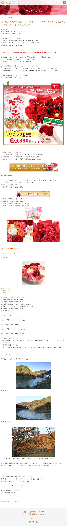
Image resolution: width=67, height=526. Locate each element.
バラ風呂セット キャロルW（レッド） (14, 320)
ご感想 (38, 180)
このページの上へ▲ (13, 501)
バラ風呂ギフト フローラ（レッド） (14, 333)
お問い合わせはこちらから (8, 492)
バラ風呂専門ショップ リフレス (10, 490)
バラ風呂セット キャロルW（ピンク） (14, 329)
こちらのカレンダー (6, 159)
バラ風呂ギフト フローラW (11, 324)
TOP (2, 17)
